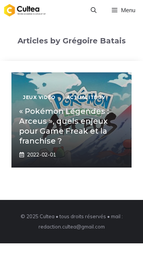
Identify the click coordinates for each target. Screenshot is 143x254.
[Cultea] (25, 10)
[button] (93, 10)
